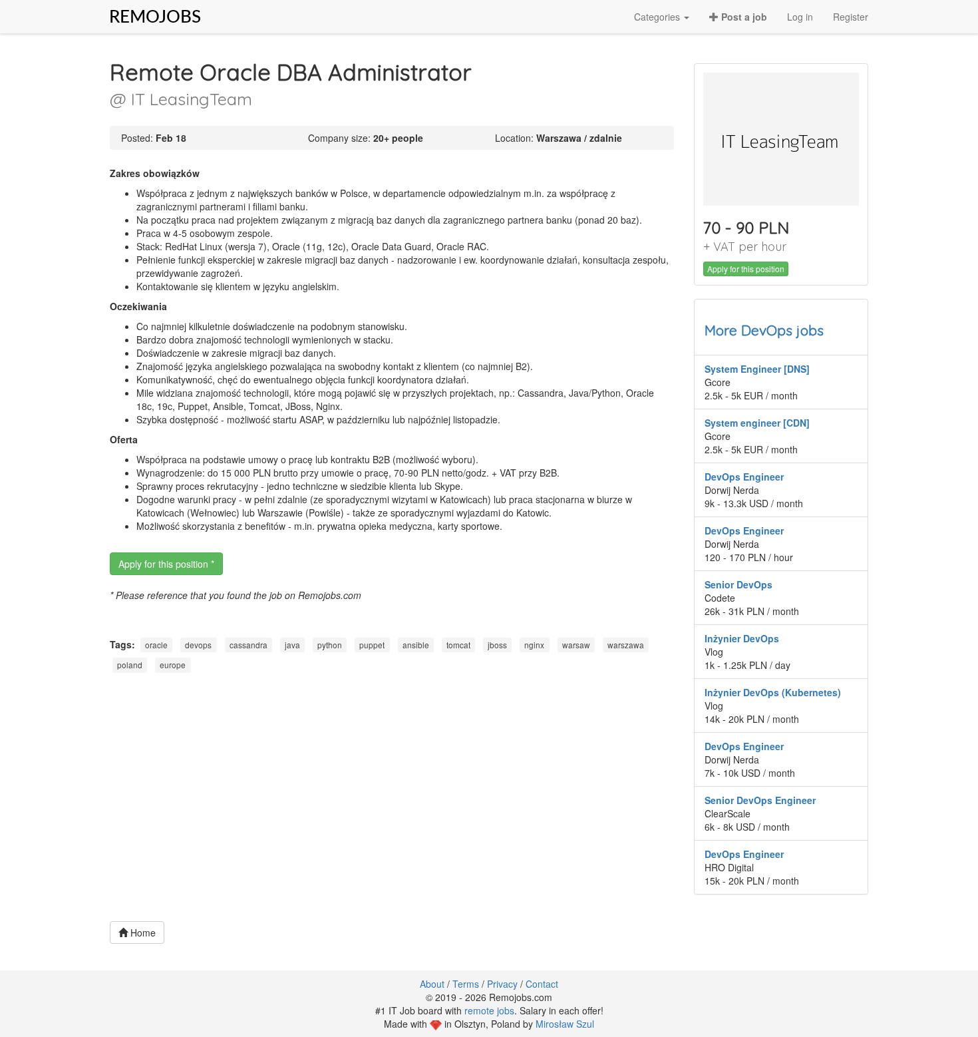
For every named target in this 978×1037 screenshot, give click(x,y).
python (329, 644)
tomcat (458, 644)
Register (850, 16)
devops (198, 644)
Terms (465, 983)
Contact (542, 983)
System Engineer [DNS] (757, 368)
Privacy (502, 983)
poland (129, 665)
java (292, 644)
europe (173, 665)
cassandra (248, 644)
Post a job (743, 16)
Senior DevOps (738, 584)
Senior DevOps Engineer (760, 800)
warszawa (625, 644)
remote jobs (489, 1010)
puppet (372, 644)
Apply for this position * (166, 563)
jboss (497, 644)
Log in (800, 16)
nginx (534, 644)
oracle (156, 644)
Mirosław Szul (565, 1023)
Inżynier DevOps (742, 638)
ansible (416, 644)
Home (142, 932)
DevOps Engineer (744, 476)
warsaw (576, 644)
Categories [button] (658, 16)
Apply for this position (745, 268)
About (432, 983)
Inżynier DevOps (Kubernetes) (773, 692)
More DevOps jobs (764, 330)
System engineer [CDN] (757, 422)
